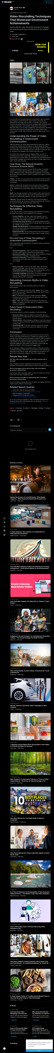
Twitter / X (27, 408)
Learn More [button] (31, 1046)
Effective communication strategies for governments (26, 391)
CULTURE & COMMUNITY (19, 34)
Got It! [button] (39, 1050)
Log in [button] (49, 2)
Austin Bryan (18, 7)
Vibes (12, 60)
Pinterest (13, 410)
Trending (13, 1043)
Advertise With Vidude (30, 53)
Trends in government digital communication (24, 397)
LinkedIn (48, 408)
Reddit (41, 408)
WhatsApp (34, 408)
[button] (3, 526)
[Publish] (49, 429)
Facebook (19, 408)
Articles (13, 1006)
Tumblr (20, 410)
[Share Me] (21, 39)
